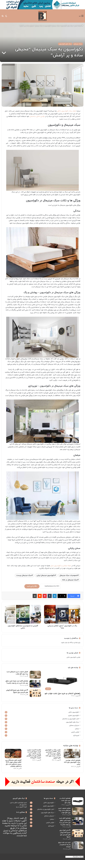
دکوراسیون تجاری (73, 715)
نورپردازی (76, 735)
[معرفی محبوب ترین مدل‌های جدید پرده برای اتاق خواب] (35, 675)
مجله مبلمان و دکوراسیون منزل (60, 566)
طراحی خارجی (75, 732)
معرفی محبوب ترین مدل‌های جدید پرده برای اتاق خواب (64, 810)
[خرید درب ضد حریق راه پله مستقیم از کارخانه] (77, 845)
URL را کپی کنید (32, 586)
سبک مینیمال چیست (24, 575)
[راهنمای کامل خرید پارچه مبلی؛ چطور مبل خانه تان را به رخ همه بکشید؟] (35, 684)
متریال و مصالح (74, 725)
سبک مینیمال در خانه (69, 580)
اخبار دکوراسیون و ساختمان (70, 719)
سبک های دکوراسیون (67, 26)
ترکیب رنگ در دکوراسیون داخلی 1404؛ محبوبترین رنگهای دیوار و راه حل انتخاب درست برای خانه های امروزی (53, 754)
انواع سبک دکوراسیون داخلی (66, 111)
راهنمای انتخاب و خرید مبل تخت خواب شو (62, 693)
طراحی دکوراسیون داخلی (73, 657)
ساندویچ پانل (23, 805)
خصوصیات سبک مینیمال (68, 575)
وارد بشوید (64, 642)
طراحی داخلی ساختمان (37, 116)
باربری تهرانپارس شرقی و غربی (18, 803)
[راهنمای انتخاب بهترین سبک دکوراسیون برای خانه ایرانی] (72, 753)
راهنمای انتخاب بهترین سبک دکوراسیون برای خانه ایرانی (72, 762)
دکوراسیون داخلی (74, 712)
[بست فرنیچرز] (42, 16)
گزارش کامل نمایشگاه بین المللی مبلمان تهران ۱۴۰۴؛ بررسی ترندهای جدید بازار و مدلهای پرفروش (13, 763)
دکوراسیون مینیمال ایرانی (46, 575)
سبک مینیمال (56, 26)
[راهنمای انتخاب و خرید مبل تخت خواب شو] (77, 801)
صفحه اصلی (78, 26)
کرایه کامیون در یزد (21, 807)
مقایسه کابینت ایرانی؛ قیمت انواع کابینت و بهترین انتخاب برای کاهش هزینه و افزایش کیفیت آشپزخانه (34, 754)
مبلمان (77, 729)
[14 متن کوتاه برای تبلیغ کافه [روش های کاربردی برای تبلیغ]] (35, 693)
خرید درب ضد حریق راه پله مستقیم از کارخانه (64, 844)
